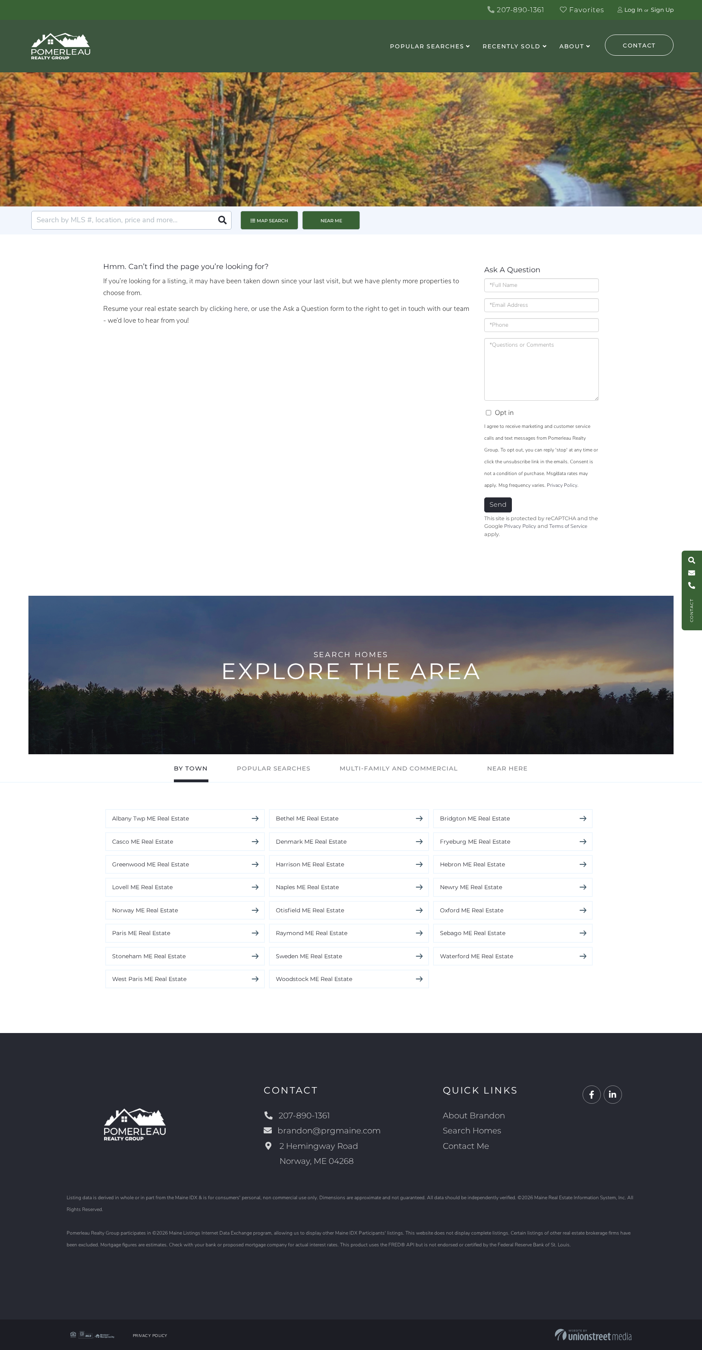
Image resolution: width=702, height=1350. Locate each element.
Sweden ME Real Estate (309, 956)
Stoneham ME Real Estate (149, 956)
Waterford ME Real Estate (476, 956)
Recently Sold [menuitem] (511, 46)
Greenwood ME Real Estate (150, 864)
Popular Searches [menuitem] (427, 46)
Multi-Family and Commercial (399, 768)
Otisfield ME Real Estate (310, 910)
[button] (222, 220)
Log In (633, 9)
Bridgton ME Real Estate (475, 818)
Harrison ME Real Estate (310, 864)
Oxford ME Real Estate (471, 910)
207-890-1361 (519, 10)
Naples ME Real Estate (307, 887)
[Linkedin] (613, 1095)
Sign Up (662, 9)
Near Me (331, 221)
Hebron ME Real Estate (472, 864)
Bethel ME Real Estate (307, 818)
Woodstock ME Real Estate (314, 979)
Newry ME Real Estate (471, 887)
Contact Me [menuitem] (466, 1146)
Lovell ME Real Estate (142, 887)
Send (498, 504)
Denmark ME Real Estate (311, 841)
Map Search (272, 221)
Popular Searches (273, 768)
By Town (191, 768)
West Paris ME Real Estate (149, 979)
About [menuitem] (571, 46)
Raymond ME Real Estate (311, 933)
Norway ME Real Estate (145, 910)
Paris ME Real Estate (141, 933)
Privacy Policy (562, 485)
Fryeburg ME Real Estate (475, 841)
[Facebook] (591, 1095)
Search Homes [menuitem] (472, 1130)
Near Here (507, 768)
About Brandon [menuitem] (474, 1115)
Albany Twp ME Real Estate (150, 818)
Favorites (585, 10)
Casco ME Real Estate (142, 841)
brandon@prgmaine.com (329, 1130)
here (241, 308)
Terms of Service (568, 526)
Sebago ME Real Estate (472, 933)
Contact (639, 45)
